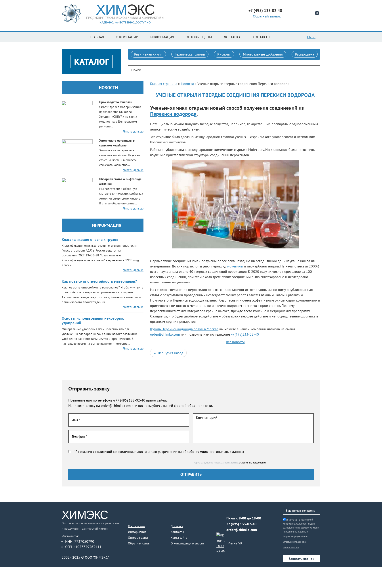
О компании (127, 37)
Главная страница (163, 83)
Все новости (235, 342)
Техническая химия (190, 54)
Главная (97, 37)
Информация (162, 37)
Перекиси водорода (173, 113)
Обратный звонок (267, 16)
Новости (108, 87)
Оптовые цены (199, 37)
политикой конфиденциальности (121, 451)
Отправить (191, 474)
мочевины (235, 266)
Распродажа (304, 54)
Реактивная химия (148, 54)
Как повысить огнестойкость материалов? (99, 281)
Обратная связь (139, 543)
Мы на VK (235, 543)
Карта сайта (179, 538)
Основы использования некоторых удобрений (93, 320)
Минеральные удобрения (263, 54)
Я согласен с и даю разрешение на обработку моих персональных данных (301, 525)
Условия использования (252, 462)
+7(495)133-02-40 (245, 334)
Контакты (261, 37)
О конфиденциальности (187, 543)
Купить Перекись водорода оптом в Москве (184, 329)
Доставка (232, 37)
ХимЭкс (85, 514)
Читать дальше (133, 131)
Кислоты (224, 54)
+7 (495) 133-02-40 (130, 400)
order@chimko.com (165, 334)
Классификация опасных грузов (90, 239)
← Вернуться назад (168, 353)
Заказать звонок (301, 558)
